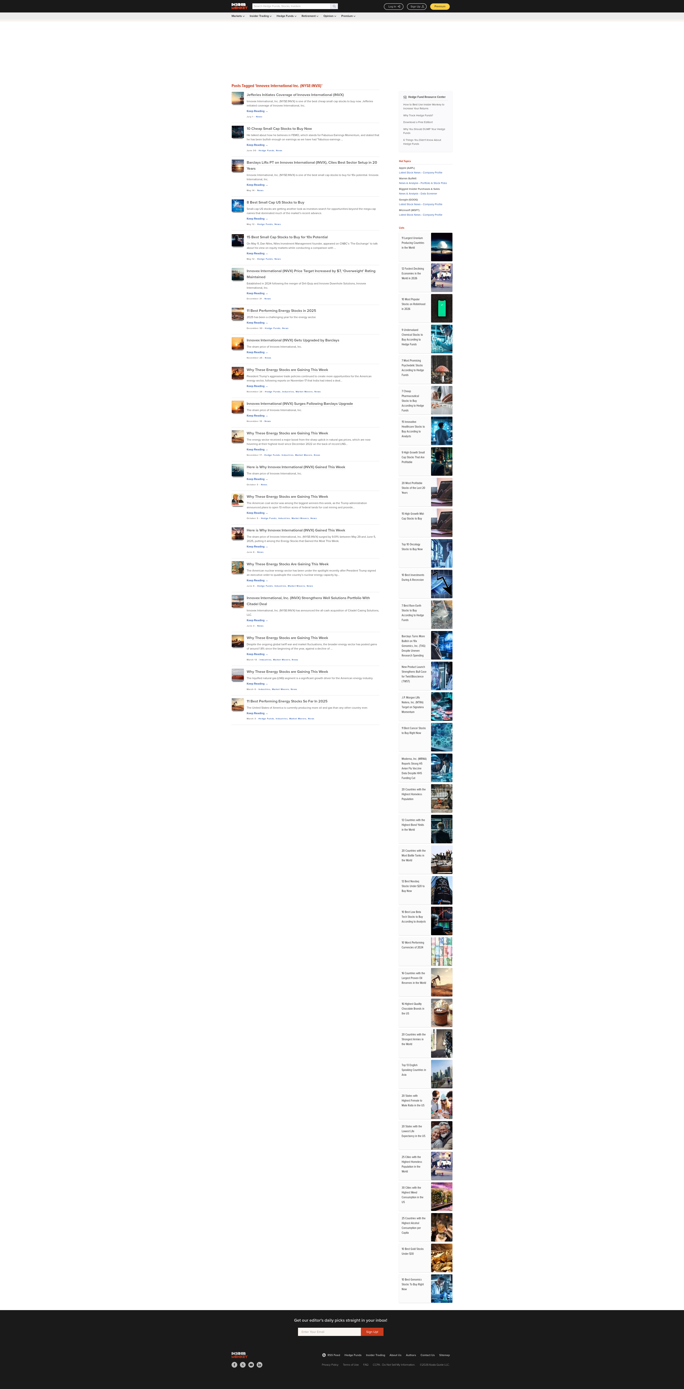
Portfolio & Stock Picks (434, 183)
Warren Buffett (407, 178)
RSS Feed (334, 1355)
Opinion (328, 16)
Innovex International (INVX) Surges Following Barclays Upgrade (300, 403)
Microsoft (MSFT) (409, 210)
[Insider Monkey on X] (244, 1365)
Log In (392, 6)
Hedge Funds (285, 16)
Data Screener (429, 194)
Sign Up (415, 6)
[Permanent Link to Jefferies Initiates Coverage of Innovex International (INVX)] (238, 98)
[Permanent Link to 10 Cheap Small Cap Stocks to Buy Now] (238, 132)
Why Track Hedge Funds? (418, 115)
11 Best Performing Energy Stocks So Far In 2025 (287, 701)
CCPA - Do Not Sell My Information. (394, 1365)
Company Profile (432, 173)
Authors (411, 1355)
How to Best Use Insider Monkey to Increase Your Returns (423, 107)
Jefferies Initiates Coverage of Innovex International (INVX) (295, 94)
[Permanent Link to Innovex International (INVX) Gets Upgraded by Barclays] (238, 343)
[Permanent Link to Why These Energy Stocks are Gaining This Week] (238, 373)
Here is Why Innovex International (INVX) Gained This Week (296, 467)
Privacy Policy (330, 1365)
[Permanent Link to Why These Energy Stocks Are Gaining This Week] (238, 567)
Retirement (309, 16)
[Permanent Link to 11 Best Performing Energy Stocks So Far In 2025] (238, 704)
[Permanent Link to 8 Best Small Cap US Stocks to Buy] (238, 205)
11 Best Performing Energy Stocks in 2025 (281, 310)
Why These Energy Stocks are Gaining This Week (287, 369)
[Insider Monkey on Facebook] (236, 1365)
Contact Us (428, 1355)
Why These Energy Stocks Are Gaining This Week (288, 564)
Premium (439, 6)
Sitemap (444, 1355)
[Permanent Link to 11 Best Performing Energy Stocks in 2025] (238, 314)
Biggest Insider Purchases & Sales (419, 189)
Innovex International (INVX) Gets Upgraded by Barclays (293, 340)
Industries (288, 391)
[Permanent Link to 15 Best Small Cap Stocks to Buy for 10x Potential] (238, 240)
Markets (237, 16)
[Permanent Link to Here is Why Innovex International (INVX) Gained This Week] (238, 470)
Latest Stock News (410, 173)
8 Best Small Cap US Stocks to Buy (275, 202)
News (259, 116)
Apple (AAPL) (407, 168)
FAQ (365, 1365)
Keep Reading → (257, 111)
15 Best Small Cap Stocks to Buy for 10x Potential (287, 237)
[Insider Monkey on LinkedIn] (261, 1365)
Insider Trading (260, 16)
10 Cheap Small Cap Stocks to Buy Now (280, 128)
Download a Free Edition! (418, 122)
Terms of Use (351, 1365)
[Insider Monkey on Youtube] (252, 1365)
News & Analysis (408, 183)
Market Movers (304, 391)
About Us (395, 1355)
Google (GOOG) (408, 200)
